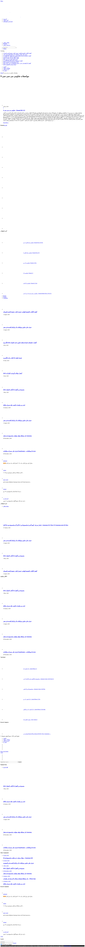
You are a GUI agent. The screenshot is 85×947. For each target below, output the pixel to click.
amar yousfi (5, 479)
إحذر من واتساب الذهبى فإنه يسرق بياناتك (14, 405)
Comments (5, 298)
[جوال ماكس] (10, 11)
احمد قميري (5, 498)
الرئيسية (5, 19)
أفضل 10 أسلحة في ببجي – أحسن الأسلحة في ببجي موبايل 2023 (17, 63)
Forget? (14, 943)
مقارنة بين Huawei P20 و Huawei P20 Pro (32, 733)
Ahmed (4, 489)
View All (5, 125)
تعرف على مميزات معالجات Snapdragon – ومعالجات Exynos (19, 451)
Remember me (5, 944)
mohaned (5, 460)
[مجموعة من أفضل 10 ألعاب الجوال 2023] (10, 387)
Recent (4, 295)
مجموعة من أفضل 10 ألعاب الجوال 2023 (13, 389)
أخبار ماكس (5, 20)
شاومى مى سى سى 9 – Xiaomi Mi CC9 (14, 110)
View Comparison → (46, 733)
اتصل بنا (5, 70)
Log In (10, 944)
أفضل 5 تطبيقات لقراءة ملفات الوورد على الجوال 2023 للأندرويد (17, 55)
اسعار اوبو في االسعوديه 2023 (9, 64)
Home (2, 73)
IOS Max (5, 43)
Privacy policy (68, 945)
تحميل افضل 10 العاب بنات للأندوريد (11, 57)
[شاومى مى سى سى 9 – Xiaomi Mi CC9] (29, 105)
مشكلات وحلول (6, 68)
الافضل (4, 66)
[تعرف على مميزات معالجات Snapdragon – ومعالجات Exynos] (10, 448)
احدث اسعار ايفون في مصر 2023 (10, 59)
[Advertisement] (44, 32)
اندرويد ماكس (6, 69)
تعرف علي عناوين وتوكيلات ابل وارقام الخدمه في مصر (15, 54)
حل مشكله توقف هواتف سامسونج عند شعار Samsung (17, 436)
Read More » (6, 122)
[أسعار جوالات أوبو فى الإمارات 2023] (10, 370)
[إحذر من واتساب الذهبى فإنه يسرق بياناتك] (10, 402)
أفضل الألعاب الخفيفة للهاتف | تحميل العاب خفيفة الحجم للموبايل (17, 53)
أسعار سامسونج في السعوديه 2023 (10, 62)
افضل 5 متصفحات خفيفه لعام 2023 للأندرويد (13, 60)
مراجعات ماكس (6, 45)
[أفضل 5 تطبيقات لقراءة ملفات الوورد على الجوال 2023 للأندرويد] (10, 340)
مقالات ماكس (6, 42)
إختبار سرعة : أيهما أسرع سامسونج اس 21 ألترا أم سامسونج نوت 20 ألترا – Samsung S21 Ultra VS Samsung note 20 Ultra (35, 525)
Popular (4, 296)
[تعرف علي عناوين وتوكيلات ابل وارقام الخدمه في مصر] (10, 324)
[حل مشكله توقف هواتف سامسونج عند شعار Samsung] (10, 433)
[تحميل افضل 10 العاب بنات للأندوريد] (10, 355)
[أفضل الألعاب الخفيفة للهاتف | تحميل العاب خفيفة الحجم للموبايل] (10, 309)
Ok (64, 945)
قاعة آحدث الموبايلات (8, 21)
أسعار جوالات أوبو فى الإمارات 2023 (11, 58)
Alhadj (4, 470)
